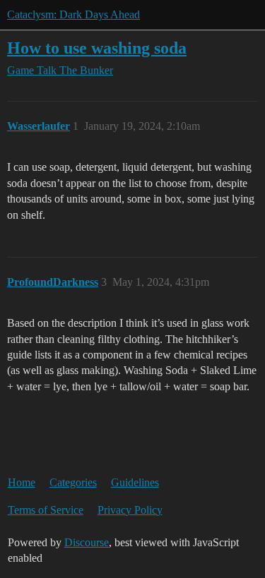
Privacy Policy (130, 510)
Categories (73, 482)
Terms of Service (45, 510)
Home (21, 482)
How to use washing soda (97, 47)
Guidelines (135, 482)
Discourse (86, 542)
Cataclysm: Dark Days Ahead (73, 14)
